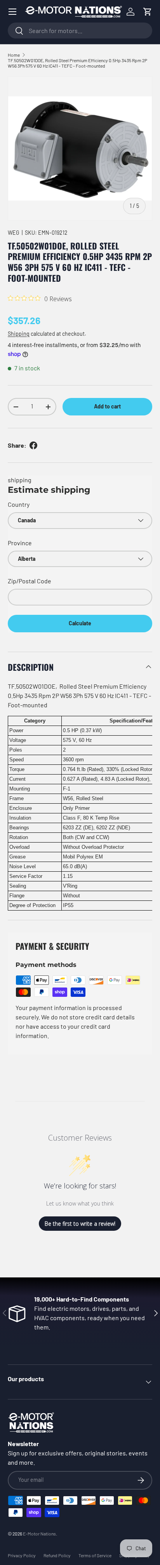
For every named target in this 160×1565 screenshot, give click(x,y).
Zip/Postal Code (29, 580)
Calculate (80, 623)
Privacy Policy (22, 1555)
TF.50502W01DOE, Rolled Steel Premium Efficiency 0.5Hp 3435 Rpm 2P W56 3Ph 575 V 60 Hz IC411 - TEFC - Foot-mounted (77, 63)
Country (19, 504)
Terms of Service (94, 1555)
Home (14, 55)
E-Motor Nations (39, 1533)
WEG (13, 232)
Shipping (19, 333)
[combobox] (80, 30)
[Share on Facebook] (33, 445)
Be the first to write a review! (80, 1223)
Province (20, 542)
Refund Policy (57, 1555)
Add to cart (107, 406)
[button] (147, 11)
